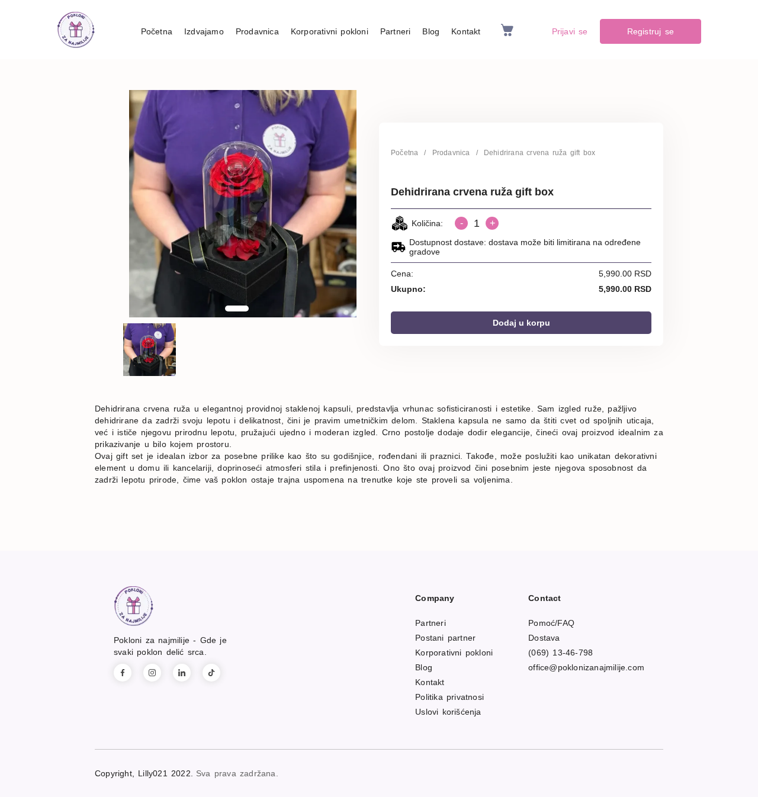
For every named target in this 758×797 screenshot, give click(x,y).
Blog (430, 31)
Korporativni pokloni (329, 31)
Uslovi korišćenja (448, 711)
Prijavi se (570, 31)
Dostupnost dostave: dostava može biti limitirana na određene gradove (525, 246)
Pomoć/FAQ (551, 623)
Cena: (402, 273)
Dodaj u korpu (521, 322)
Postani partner (445, 637)
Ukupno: (408, 289)
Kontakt (465, 31)
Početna (156, 31)
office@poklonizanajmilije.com (586, 667)
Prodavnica (257, 31)
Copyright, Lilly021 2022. (144, 773)
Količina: (427, 223)
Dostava (544, 637)
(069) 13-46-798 (560, 652)
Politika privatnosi (449, 697)
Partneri (395, 31)
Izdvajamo (204, 31)
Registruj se (650, 31)
